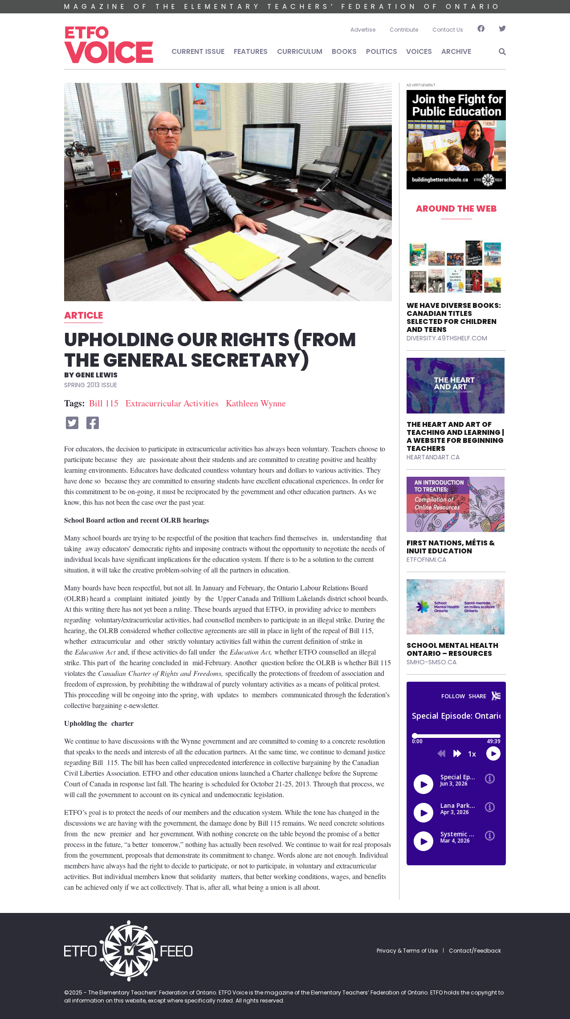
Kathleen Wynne (256, 403)
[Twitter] (499, 29)
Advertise (362, 29)
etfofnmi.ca (426, 559)
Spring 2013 (83, 385)
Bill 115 (103, 403)
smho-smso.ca (431, 662)
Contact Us (447, 29)
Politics (381, 51)
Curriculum (299, 51)
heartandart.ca (433, 457)
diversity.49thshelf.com (447, 338)
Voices (419, 51)
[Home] (108, 45)
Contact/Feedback (475, 950)
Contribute (404, 29)
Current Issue (197, 51)
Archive (456, 51)
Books (344, 51)
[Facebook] (481, 29)
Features (251, 51)
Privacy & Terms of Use (407, 950)
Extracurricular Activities (172, 403)
